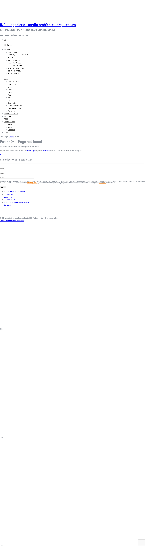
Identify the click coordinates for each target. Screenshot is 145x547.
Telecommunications (15, 106)
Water (10, 98)
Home (11, 137)
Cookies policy (9, 194)
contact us (46, 151)
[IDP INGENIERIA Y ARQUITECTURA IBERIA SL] (5, 9)
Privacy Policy (32, 183)
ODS (9, 76)
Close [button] (2, 329)
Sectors (6, 79)
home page (31, 151)
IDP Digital (7, 116)
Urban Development (15, 108)
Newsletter (11, 130)
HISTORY (11, 58)
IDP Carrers (8, 45)
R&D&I (6, 119)
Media (10, 127)
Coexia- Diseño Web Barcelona (12, 221)
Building (10, 92)
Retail (10, 90)
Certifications (9, 205)
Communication (9, 122)
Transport (11, 111)
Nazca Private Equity (15, 63)
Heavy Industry (13, 84)
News (10, 124)
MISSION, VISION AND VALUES (18, 55)
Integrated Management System (16, 202)
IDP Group (7, 50)
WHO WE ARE (12, 52)
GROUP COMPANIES (15, 66)
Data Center (12, 103)
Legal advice (9, 197)
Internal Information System (15, 192)
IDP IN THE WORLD (14, 71)
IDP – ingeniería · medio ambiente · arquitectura (38, 25)
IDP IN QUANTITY (14, 60)
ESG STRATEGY (13, 74)
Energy (10, 100)
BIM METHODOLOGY (11, 114)
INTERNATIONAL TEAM (16, 68)
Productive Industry (14, 82)
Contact (6, 132)
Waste (10, 95)
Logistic (10, 87)
